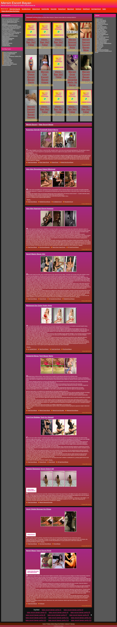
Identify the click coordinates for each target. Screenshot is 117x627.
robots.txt (67, 624)
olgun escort (31, 534)
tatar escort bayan (32, 162)
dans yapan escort (44, 162)
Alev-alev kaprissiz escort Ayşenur (39, 208)
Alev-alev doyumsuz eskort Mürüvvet (40, 169)
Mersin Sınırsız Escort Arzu (72, 43)
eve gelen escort (32, 572)
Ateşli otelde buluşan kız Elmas (38, 509)
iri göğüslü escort (57, 201)
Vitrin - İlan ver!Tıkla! (31, 42)
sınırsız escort (31, 490)
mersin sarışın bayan (45, 410)
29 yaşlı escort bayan (73, 247)
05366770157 (32, 85)
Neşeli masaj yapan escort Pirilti (38, 551)
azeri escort (52, 462)
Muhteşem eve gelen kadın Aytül (39, 305)
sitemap (73, 624)
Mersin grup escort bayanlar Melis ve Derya (72, 78)
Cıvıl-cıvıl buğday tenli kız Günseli (40, 417)
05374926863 (87, 52)
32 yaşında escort (32, 349)
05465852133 (74, 50)
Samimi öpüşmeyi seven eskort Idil (40, 469)
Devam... (38, 160)
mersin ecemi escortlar (58, 410)
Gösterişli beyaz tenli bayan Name (39, 356)
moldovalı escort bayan (72, 410)
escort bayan (57, 543)
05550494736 (46, 85)
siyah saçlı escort (55, 349)
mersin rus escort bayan (67, 162)
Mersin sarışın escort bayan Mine (86, 44)
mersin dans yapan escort (58, 247)
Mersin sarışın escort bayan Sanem (31, 111)
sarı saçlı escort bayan (45, 543)
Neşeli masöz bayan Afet (35, 254)
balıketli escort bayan (45, 201)
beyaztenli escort (69, 201)
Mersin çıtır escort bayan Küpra (45, 77)
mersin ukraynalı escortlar (46, 502)
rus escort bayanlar (45, 247)
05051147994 (87, 82)
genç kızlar (31, 489)
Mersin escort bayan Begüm (86, 75)
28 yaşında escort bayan (55, 298)
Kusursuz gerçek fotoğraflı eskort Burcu (42, 130)
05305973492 (74, 87)
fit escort (42, 603)
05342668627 (32, 120)
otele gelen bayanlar (33, 571)
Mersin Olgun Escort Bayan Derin (31, 77)
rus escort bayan (67, 349)
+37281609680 (33, 47)
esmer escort (55, 162)
